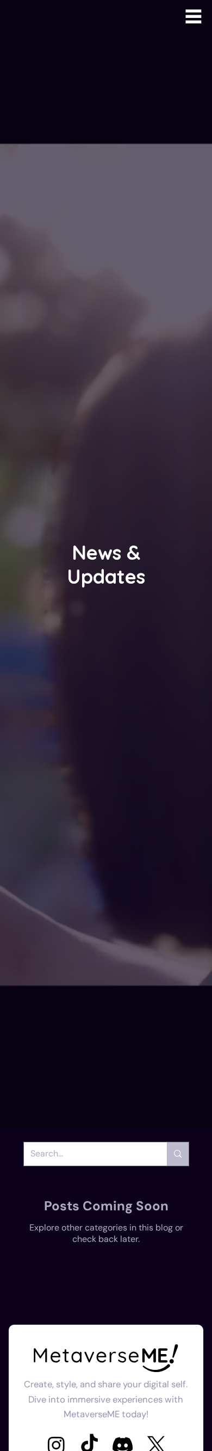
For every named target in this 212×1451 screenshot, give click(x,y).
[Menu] (193, 16)
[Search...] (177, 1154)
